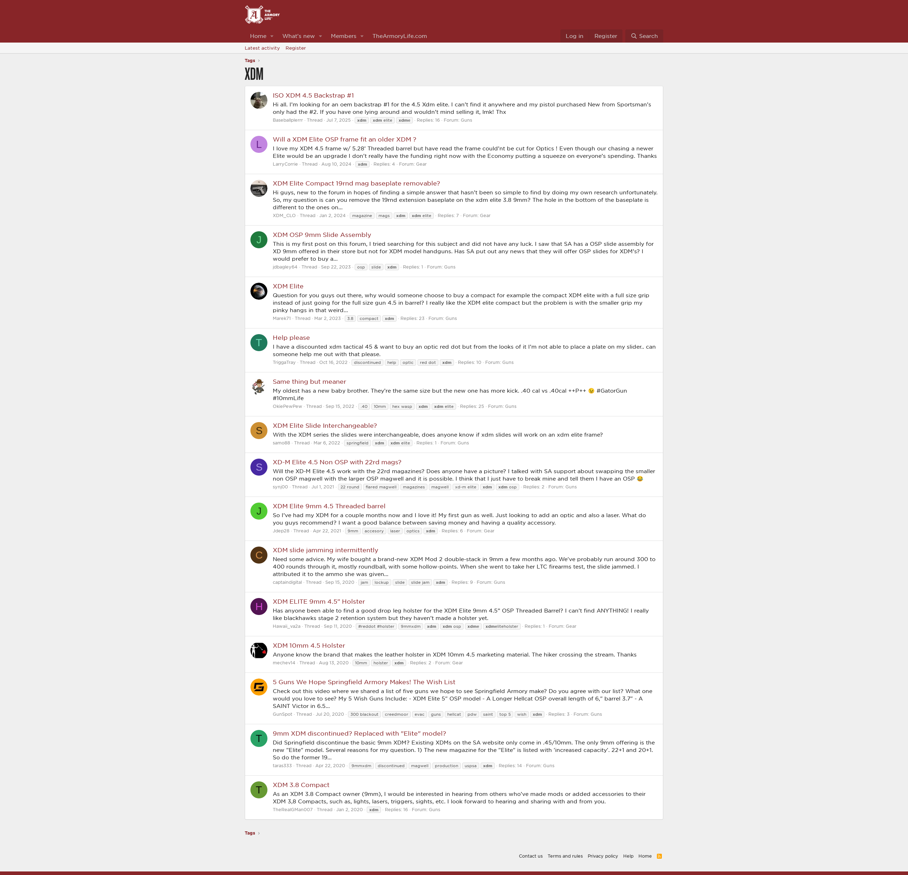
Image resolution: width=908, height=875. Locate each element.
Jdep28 (281, 530)
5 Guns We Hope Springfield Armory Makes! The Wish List (364, 681)
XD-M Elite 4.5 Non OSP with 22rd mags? (337, 461)
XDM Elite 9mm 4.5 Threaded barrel (329, 505)
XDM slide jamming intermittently (325, 549)
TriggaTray (284, 362)
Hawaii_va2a (286, 626)
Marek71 (282, 318)
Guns (466, 120)
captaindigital (287, 582)
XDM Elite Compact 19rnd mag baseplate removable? (356, 183)
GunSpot (282, 714)
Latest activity (262, 48)
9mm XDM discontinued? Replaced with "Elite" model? (359, 733)
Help (628, 856)
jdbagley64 (285, 267)
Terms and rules (565, 856)
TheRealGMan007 (293, 809)
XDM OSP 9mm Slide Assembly (322, 234)
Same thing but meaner (309, 381)
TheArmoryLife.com (399, 36)
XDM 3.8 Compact (301, 784)
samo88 (281, 442)
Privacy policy (603, 856)
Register (296, 48)
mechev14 (284, 662)
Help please (291, 337)
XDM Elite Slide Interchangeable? (325, 425)
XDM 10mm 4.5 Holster (309, 645)
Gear (421, 164)
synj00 (280, 486)
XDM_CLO (284, 215)
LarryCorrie (285, 164)
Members (343, 36)
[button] (272, 36)
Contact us (531, 856)
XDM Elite (288, 285)
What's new (298, 36)
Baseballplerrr (288, 120)
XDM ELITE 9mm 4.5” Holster (319, 601)
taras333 (282, 765)
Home (258, 36)
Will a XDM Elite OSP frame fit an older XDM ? (344, 139)
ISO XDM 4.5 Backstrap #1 (313, 95)
